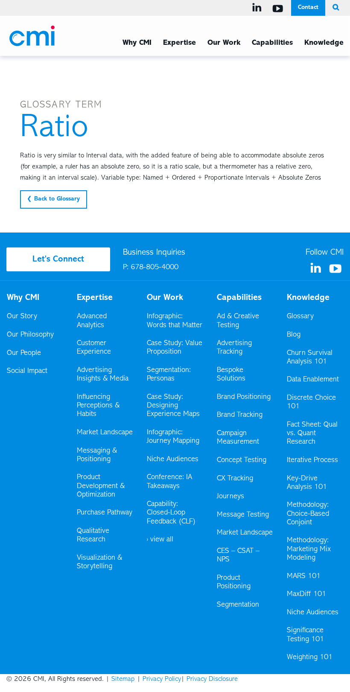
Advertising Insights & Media (102, 374)
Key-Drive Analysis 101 (307, 483)
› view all (160, 539)
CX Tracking (235, 478)
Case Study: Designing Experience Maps (173, 406)
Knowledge (324, 43)
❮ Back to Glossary (53, 199)
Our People (24, 353)
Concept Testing (241, 460)
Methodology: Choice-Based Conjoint (308, 514)
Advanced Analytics (92, 321)
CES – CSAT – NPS (238, 555)
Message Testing (243, 515)
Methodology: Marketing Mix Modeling (309, 549)
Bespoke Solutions (231, 374)
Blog (293, 334)
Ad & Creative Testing (238, 321)
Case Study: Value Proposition (174, 347)
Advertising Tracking (234, 347)
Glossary (300, 316)
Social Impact (27, 371)
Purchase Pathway (104, 512)
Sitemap (123, 679)
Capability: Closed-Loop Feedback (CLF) (171, 513)
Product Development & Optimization (101, 486)
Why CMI (137, 43)
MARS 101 (304, 576)
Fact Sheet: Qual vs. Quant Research (312, 433)
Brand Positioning (244, 397)
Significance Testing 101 (305, 635)
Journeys (231, 496)
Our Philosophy (30, 334)
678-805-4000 (154, 267)
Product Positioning (234, 582)
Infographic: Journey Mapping (173, 437)
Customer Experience (94, 347)
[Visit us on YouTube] (279, 8)
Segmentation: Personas (169, 374)
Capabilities (272, 43)
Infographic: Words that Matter (174, 321)
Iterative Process (312, 460)
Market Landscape (105, 432)
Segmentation (238, 605)
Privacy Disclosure (212, 679)
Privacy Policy (162, 679)
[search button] (334, 7)
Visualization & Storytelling (99, 562)
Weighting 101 (309, 657)
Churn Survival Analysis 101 (309, 357)
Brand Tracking (239, 415)
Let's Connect (58, 259)
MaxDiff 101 (306, 594)
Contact (308, 7)
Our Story (22, 316)
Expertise (179, 43)
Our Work (223, 43)
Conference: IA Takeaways (169, 481)
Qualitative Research (93, 535)
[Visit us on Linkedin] (258, 7)
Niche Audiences (172, 459)
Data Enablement (313, 379)
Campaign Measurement (238, 437)
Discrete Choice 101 (311, 402)
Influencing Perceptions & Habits (98, 406)
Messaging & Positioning (97, 455)
